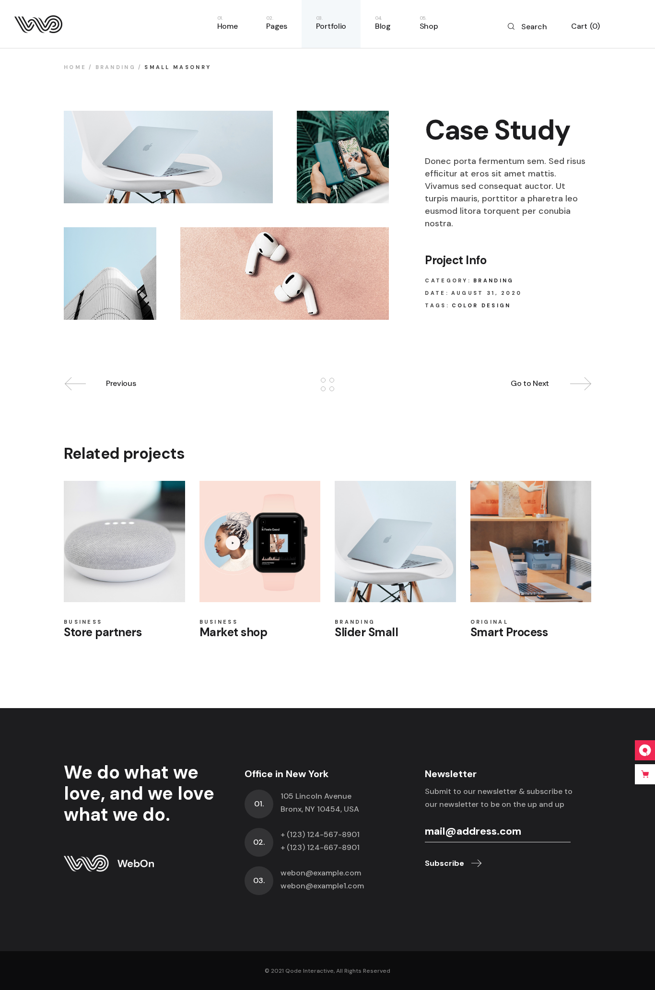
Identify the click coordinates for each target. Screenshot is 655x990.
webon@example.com (321, 873)
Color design (481, 305)
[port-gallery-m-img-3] (284, 273)
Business (83, 622)
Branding (493, 280)
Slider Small (366, 632)
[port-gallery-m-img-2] (343, 157)
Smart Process (509, 632)
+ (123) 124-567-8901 (320, 834)
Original (489, 622)
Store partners (102, 632)
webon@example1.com (322, 886)
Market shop (233, 632)
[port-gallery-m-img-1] (168, 157)
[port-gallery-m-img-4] (110, 273)
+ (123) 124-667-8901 (320, 847)
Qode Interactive (309, 971)
